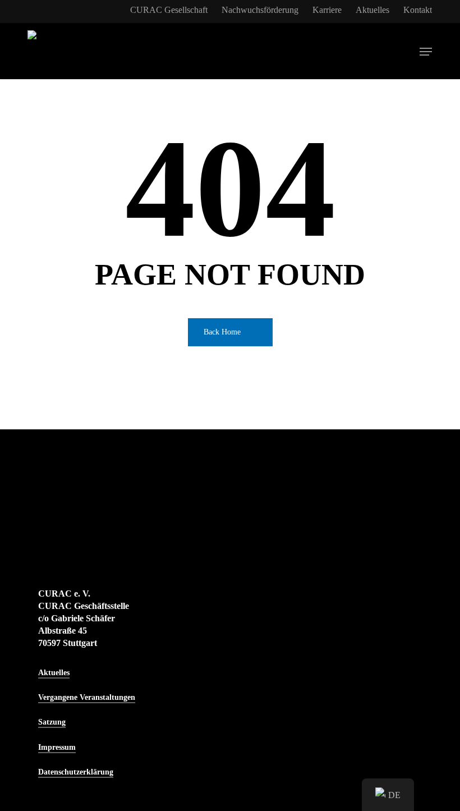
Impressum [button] (57, 747)
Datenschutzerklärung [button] (75, 772)
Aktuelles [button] (54, 672)
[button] (426, 51)
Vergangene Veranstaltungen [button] (86, 697)
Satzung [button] (52, 722)
